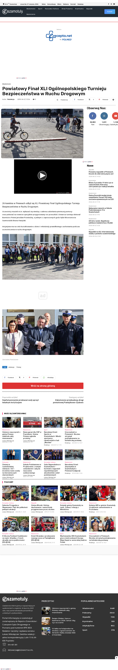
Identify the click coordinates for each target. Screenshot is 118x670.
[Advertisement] (59, 59)
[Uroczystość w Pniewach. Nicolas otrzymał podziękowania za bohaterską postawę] (74, 422)
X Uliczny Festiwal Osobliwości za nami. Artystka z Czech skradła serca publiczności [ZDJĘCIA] (14, 539)
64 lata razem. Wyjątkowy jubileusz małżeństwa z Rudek (101, 222)
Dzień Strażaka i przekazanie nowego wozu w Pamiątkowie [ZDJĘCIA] (43, 538)
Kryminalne (92, 180)
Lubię (92, 113)
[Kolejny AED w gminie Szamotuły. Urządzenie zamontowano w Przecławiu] (102, 493)
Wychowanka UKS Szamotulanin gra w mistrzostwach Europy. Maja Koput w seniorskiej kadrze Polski (73, 539)
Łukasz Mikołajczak (8, 441)
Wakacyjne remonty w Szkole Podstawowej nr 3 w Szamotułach (100, 210)
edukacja (11, 367)
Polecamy (5, 462)
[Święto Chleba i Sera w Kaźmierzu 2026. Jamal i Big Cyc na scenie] (46, 621)
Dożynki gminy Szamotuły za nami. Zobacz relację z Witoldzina (71, 507)
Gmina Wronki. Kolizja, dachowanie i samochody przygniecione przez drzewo (42, 507)
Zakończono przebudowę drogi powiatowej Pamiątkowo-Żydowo (68, 401)
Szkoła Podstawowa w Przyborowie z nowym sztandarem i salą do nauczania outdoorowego (32, 469)
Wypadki (91, 169)
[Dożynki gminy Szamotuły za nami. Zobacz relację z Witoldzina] (73, 493)
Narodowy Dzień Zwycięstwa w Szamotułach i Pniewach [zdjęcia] (72, 468)
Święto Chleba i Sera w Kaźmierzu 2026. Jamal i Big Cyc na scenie (63, 620)
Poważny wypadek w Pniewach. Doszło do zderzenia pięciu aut (101, 173)
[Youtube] (114, 4)
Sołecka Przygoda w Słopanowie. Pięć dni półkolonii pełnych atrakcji (15, 507)
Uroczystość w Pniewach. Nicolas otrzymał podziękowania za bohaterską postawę (102, 538)
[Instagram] (111, 4)
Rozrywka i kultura (49, 462)
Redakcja (10, 99)
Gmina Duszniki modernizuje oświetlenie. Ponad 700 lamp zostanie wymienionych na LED (101, 197)
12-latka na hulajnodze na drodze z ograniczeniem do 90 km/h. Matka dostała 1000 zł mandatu (63, 632)
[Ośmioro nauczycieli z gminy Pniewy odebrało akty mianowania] (11, 422)
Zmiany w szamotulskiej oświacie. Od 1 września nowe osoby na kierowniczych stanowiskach (11, 470)
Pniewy (19, 367)
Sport (45, 429)
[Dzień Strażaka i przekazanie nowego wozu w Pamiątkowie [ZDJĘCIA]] (44, 524)
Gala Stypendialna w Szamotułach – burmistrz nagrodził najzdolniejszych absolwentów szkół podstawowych (52, 470)
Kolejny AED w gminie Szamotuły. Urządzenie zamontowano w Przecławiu (102, 507)
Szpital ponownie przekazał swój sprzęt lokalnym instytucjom (20, 401)
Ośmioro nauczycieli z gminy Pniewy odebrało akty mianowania (11, 435)
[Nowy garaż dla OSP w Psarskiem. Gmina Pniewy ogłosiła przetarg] (32, 422)
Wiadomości (6, 84)
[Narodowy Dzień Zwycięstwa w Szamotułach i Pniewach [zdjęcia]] (74, 454)
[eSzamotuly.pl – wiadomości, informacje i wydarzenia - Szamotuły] (12, 11)
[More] (113, 99)
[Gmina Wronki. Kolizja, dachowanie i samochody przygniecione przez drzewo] (44, 493)
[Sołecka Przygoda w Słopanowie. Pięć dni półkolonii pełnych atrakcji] (15, 493)
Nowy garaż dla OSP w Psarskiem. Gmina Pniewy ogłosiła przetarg (32, 435)
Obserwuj (104, 113)
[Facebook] (108, 4)
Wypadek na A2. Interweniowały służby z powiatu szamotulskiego (102, 233)
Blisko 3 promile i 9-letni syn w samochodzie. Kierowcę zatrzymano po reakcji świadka (101, 185)
